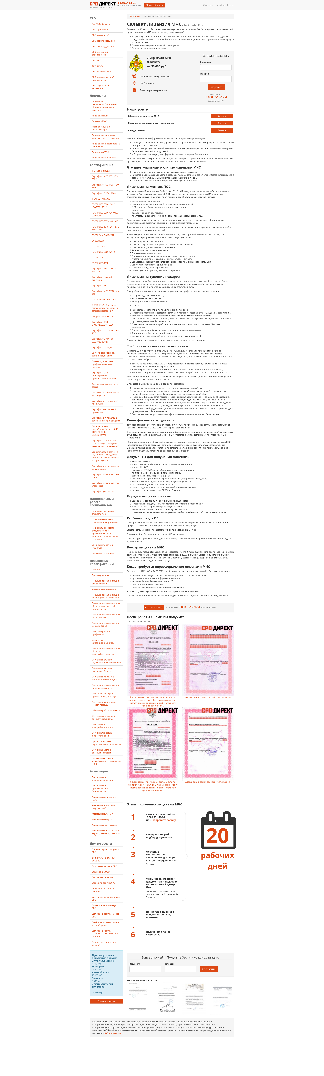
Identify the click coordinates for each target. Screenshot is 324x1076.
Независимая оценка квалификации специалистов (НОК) (106, 761)
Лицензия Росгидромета (104, 157)
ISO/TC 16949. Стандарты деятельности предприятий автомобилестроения (105, 308)
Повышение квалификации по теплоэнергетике (105, 686)
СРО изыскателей (100, 35)
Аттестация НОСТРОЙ (102, 813)
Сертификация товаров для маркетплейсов (105, 467)
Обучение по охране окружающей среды (102, 670)
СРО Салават (135, 16)
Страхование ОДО (101, 871)
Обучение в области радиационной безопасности (106, 661)
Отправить (216, 87)
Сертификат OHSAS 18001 (104, 193)
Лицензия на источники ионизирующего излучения (105, 137)
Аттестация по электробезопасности (102, 778)
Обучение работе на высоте (106, 710)
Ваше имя (205, 62)
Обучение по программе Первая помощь (104, 703)
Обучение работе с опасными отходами (102, 751)
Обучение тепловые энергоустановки (102, 734)
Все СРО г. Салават (101, 24)
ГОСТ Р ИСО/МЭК (100, 263)
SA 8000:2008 (98, 240)
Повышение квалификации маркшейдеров (105, 624)
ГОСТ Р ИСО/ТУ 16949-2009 (105, 221)
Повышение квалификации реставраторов (105, 582)
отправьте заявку (164, 820)
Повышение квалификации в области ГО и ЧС (106, 616)
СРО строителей (100, 29)
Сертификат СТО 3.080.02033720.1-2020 (102, 323)
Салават (207, 5)
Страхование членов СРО (104, 866)
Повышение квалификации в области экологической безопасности (106, 606)
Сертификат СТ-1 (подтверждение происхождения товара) (104, 375)
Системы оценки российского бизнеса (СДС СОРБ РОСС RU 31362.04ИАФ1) (105, 430)
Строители (97, 569)
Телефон (204, 73)
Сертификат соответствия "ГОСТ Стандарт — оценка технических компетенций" (105, 443)
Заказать (222, 116)
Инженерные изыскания (104, 589)
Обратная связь (113, 1033)
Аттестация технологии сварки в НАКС (103, 807)
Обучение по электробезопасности (102, 726)
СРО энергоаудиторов (103, 46)
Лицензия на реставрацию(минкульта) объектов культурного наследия (104, 106)
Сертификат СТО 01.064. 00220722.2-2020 (103, 340)
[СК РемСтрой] (167, 998)
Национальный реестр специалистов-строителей (105, 521)
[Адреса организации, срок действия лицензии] (208, 660)
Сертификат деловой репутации (102, 278)
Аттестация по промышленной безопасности (100, 788)
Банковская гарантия (102, 877)
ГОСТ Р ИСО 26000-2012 (103, 252)
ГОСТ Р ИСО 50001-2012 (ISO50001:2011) (103, 206)
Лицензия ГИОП (100, 115)
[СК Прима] (222, 998)
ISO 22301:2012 (99, 246)
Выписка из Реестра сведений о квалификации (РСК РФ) (105, 933)
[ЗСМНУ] (194, 998)
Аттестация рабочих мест (104, 825)
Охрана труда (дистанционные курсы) (103, 641)
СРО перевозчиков (101, 71)
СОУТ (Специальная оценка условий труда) (105, 924)
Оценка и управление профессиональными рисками (102, 364)
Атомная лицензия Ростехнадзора (101, 128)
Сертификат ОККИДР (102, 347)
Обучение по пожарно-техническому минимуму (104, 678)
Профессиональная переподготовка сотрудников (106, 743)
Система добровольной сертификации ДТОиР (103, 354)
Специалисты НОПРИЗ (103, 553)
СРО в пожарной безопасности (100, 53)
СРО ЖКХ (96, 60)
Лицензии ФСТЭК (100, 152)
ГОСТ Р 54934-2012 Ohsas (104, 299)
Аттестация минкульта (103, 819)
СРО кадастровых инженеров (100, 87)
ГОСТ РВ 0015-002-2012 (103, 235)
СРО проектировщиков (103, 40)
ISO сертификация (101, 170)
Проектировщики (100, 575)
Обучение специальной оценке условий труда (103, 717)
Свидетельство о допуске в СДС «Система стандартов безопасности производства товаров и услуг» (106, 456)
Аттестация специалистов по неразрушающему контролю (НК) (106, 833)
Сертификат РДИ (100, 285)
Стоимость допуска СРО (103, 882)
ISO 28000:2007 (99, 257)
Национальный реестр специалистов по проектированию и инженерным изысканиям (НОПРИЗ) (105, 533)
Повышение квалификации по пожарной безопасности (105, 596)
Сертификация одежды (103, 491)
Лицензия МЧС (99, 121)
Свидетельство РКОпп (103, 316)
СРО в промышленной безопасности (103, 78)
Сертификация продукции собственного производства (106, 419)
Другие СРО (98, 66)
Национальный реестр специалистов (103, 512)
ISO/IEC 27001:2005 (101, 198)
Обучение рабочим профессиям (101, 633)
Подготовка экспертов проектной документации (104, 695)
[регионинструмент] (139, 997)
